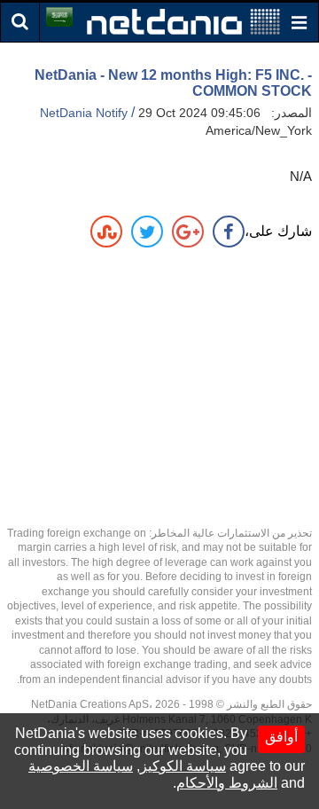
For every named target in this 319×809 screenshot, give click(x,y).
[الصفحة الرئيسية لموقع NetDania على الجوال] (183, 20)
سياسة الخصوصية (80, 766)
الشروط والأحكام (226, 782)
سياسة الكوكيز (183, 766)
